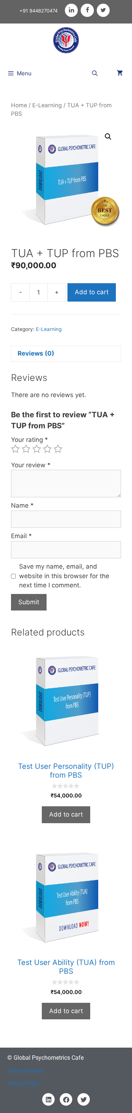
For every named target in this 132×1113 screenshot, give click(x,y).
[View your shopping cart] (119, 73)
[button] (108, 136)
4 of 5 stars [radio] (47, 448)
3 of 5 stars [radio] (36, 448)
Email (21, 536)
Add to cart (92, 292)
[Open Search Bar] (94, 73)
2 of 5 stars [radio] (26, 448)
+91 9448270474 (38, 11)
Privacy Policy (23, 1083)
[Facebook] (87, 10)
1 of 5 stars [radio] (15, 448)
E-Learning (47, 105)
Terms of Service (25, 1071)
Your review (31, 465)
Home (19, 105)
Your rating (29, 439)
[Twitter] (103, 10)
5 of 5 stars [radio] (58, 448)
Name (22, 505)
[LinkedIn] (71, 10)
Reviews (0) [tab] (36, 353)
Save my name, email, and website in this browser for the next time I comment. (64, 576)
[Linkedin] (48, 1099)
